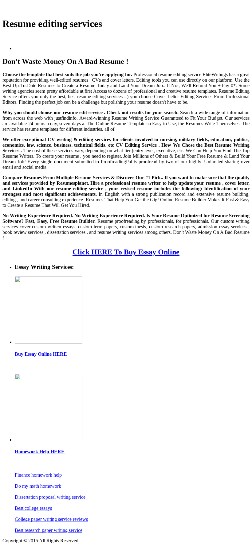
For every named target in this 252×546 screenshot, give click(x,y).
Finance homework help (38, 475)
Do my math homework (38, 486)
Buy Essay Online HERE (41, 354)
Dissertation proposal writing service (50, 497)
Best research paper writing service (48, 530)
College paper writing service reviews (51, 519)
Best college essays (33, 508)
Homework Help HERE (40, 451)
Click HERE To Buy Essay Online (126, 252)
